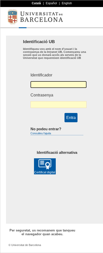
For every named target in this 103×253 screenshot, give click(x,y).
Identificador (41, 75)
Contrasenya (41, 95)
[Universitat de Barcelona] (35, 23)
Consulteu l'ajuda (40, 133)
